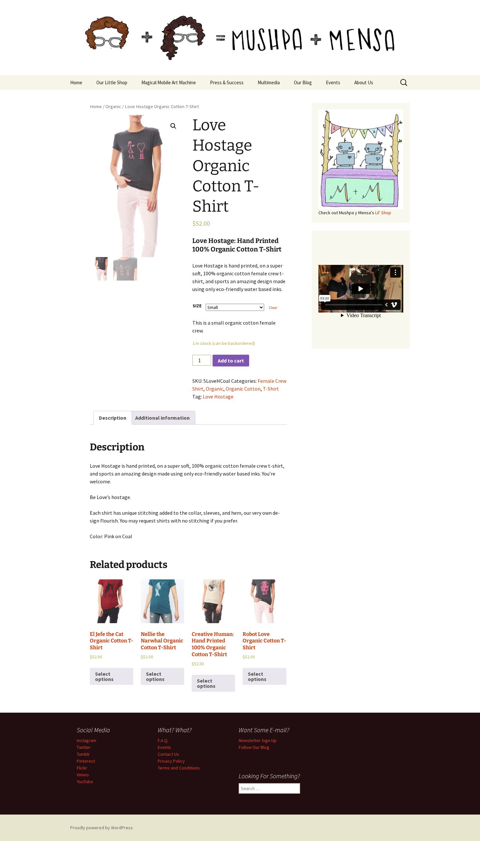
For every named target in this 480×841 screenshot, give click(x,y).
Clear (273, 307)
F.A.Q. (163, 740)
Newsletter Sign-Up (258, 740)
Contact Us (168, 754)
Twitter (84, 747)
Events (333, 82)
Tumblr (83, 754)
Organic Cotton (243, 388)
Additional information (162, 417)
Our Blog (303, 82)
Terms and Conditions (179, 768)
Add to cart (231, 360)
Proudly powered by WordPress (101, 828)
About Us (363, 82)
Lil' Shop (383, 213)
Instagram (86, 740)
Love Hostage (218, 396)
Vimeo (83, 775)
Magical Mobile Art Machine (168, 82)
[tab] (112, 418)
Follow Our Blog (254, 747)
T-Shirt (271, 388)
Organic (113, 106)
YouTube (85, 781)
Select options (104, 676)
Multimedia (269, 82)
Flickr (82, 768)
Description (112, 417)
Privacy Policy (171, 761)
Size (197, 306)
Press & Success (227, 82)
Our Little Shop (111, 82)
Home (76, 82)
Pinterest (86, 761)
